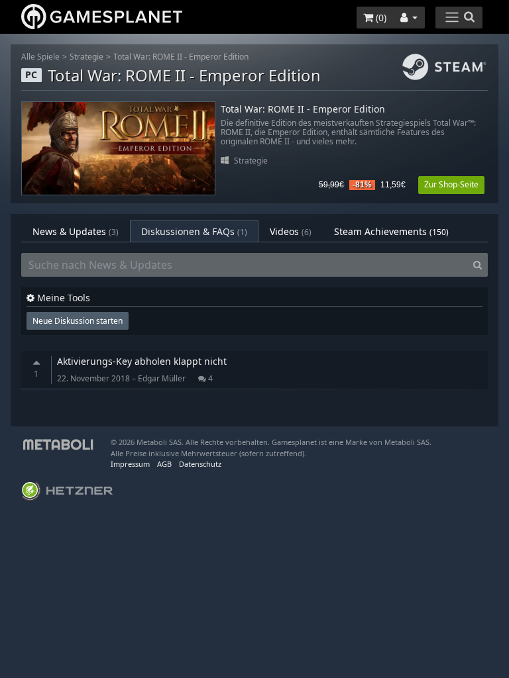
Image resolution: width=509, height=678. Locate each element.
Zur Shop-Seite (451, 184)
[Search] (477, 265)
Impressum (130, 464)
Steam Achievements (391, 231)
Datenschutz (200, 464)
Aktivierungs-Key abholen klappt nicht (142, 361)
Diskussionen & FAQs (194, 231)
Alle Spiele (40, 57)
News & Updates (75, 231)
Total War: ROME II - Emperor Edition (181, 57)
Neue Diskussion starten (77, 320)
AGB (164, 464)
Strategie (86, 57)
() (379, 17)
